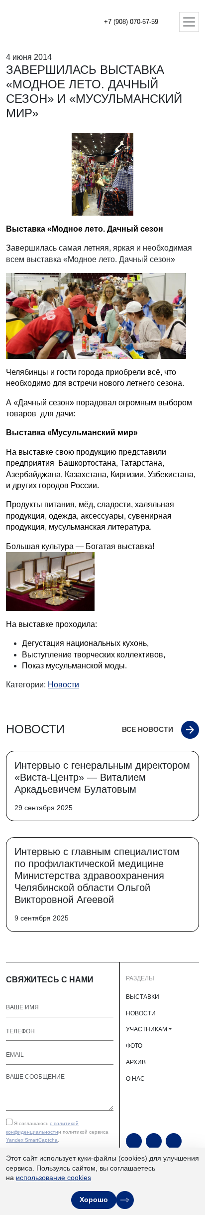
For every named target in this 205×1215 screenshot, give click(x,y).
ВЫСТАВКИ (142, 996)
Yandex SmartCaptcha (32, 1140)
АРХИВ (136, 1062)
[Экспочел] (40, 22)
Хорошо (94, 1200)
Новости (63, 684)
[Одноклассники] (154, 1141)
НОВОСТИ (141, 1013)
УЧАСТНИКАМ (146, 1029)
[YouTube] (134, 1141)
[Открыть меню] (189, 22)
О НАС (135, 1078)
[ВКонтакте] (174, 1141)
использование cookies (53, 1178)
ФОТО (134, 1045)
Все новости (147, 729)
